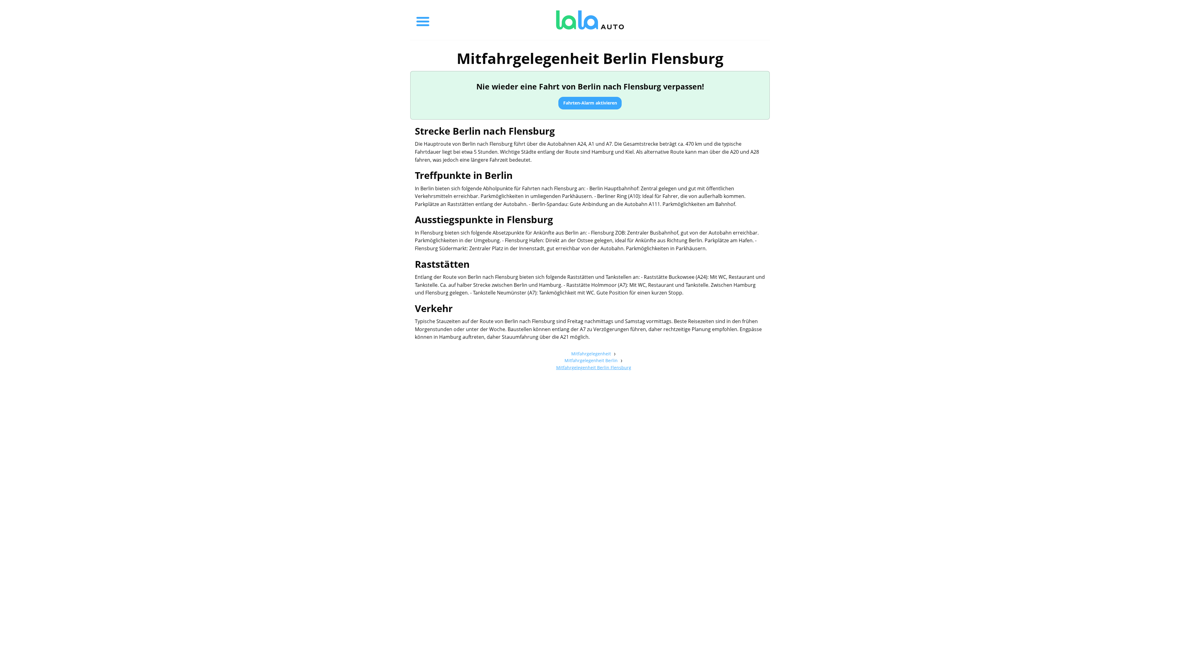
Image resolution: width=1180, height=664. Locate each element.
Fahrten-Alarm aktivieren (590, 103)
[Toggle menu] (423, 20)
